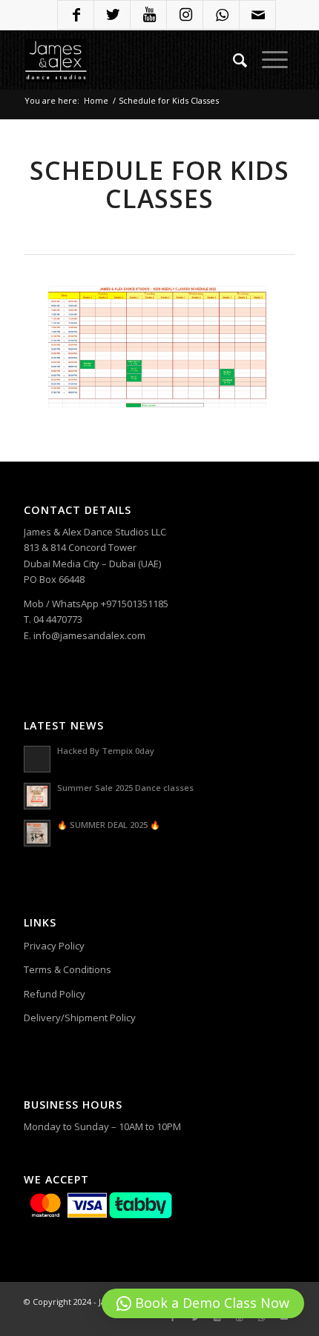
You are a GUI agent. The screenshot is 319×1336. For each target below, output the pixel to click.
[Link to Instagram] (185, 16)
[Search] (240, 60)
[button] (203, 1303)
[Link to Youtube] (149, 16)
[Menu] (274, 60)
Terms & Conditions (67, 969)
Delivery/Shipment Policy (80, 1017)
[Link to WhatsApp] (222, 16)
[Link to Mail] (258, 16)
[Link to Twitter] (113, 16)
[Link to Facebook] (76, 16)
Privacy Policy (54, 945)
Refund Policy (54, 994)
